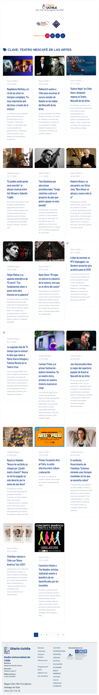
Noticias (41, 648)
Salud (56, 680)
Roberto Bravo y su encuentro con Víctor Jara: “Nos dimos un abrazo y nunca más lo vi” (80, 189)
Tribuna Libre (42, 660)
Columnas (41, 651)
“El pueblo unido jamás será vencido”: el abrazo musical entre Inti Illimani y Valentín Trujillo (17, 189)
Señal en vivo (42, 673)
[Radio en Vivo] (47, 35)
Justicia (56, 677)
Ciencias (56, 658)
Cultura (56, 648)
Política (56, 661)
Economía (57, 667)
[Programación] (52, 35)
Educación (57, 664)
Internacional (59, 651)
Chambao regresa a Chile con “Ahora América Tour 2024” (16, 560)
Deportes (57, 654)
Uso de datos (43, 676)
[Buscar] (57, 35)
